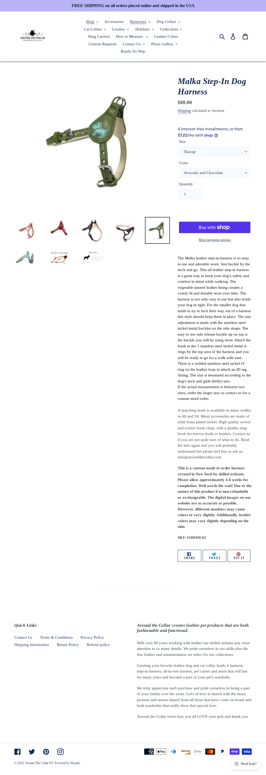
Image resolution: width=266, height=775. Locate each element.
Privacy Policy (92, 637)
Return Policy (68, 645)
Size (182, 141)
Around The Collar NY (39, 763)
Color (183, 163)
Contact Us (23, 637)
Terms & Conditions (56, 637)
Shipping (184, 111)
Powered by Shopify (67, 763)
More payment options (215, 240)
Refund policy (98, 645)
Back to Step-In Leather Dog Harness (137, 591)
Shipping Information (31, 645)
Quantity (186, 184)
